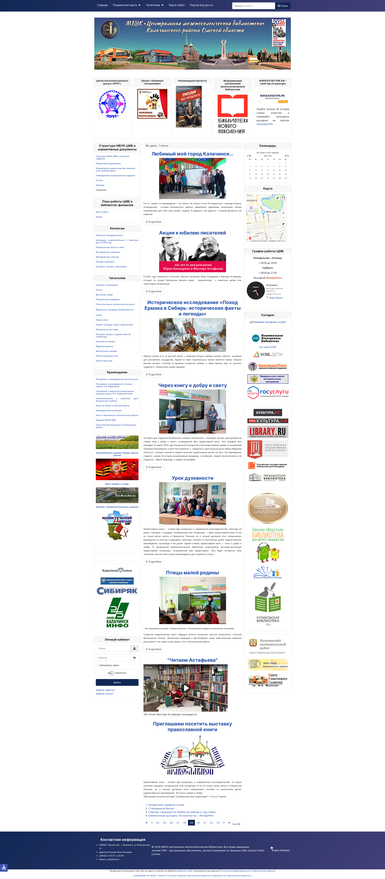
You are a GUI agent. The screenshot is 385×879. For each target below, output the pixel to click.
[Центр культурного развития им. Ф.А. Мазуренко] (267, 680)
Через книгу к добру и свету (192, 385)
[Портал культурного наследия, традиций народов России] (268, 412)
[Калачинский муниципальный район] (267, 646)
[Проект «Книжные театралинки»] (152, 103)
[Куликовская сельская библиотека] (267, 603)
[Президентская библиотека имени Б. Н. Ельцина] (267, 477)
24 (157, 822)
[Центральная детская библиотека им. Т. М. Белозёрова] (268, 572)
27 (178, 822)
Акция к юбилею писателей (192, 233)
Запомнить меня (109, 665)
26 (171, 822)
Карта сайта (177, 5)
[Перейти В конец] (229, 823)
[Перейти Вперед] (223, 823)
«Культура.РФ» (265, 124)
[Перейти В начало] (146, 823)
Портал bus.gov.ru (201, 5)
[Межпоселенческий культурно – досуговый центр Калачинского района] (267, 664)
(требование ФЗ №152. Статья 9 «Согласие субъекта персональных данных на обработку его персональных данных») (192, 875)
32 (211, 822)
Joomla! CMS (159, 850)
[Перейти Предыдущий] (151, 823)
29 (191, 822)
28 (184, 822)
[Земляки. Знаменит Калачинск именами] (117, 495)
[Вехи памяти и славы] (117, 469)
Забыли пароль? (105, 690)
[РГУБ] (267, 465)
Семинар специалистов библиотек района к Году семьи (182, 811)
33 (218, 822)
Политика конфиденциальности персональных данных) (247, 871)
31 (204, 822)
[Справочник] (267, 431)
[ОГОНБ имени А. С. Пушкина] (268, 508)
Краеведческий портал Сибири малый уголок (117, 454)
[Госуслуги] (267, 392)
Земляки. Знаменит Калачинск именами (117, 507)
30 (198, 822)
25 (164, 822)
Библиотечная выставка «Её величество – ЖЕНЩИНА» (181, 815)
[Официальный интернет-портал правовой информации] (117, 580)
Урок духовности (192, 478)
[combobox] (253, 5)
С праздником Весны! (161, 808)
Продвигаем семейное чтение (166, 804)
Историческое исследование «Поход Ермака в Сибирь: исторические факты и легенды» (193, 308)
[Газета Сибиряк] (117, 590)
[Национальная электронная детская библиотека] (268, 354)
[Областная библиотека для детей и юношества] (268, 544)
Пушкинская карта (125, 5)
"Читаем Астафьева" (192, 660)
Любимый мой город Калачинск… (192, 154)
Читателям (153, 5)
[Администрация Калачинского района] (117, 612)
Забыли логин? (104, 693)
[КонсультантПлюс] (267, 366)
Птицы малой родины (192, 573)
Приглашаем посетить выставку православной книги (192, 726)
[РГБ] (267, 449)
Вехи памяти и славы (117, 484)
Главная (102, 5)
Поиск (284, 5)
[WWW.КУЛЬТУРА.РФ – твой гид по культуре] (273, 96)
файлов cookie (185, 871)
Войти (117, 682)
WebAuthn (120, 673)
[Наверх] (380, 873)
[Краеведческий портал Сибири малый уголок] (117, 442)
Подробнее (155, 221)
